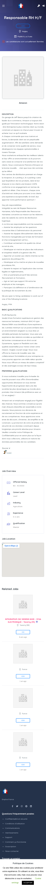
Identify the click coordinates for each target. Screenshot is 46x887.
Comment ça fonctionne (15, 842)
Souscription (10, 846)
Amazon (23, 103)
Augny (25, 31)
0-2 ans (16, 517)
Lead (15, 496)
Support (8, 837)
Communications (12, 828)
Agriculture (17, 506)
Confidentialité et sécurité (16, 819)
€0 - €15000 (18, 486)
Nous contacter (12, 851)
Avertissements (11, 833)
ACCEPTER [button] (27, 883)
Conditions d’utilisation (15, 824)
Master (16, 527)
